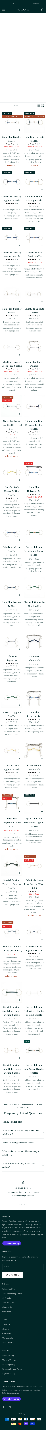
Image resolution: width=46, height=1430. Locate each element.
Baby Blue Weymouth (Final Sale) (12, 822)
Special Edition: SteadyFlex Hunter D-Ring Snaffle (11, 1011)
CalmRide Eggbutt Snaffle (34, 311)
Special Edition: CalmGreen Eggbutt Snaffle (34, 551)
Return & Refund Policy (12, 1369)
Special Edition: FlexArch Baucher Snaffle (11, 884)
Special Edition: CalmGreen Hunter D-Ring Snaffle (34, 1011)
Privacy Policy (8, 1355)
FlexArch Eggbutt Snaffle (11, 714)
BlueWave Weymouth (34, 658)
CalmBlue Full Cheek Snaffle (34, 254)
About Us (6, 1324)
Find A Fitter (7, 1298)
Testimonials (7, 1338)
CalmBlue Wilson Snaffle (12, 549)
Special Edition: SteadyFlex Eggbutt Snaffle (34, 822)
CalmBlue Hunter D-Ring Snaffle (34, 198)
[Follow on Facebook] (3, 1407)
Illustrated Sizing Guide (12, 1293)
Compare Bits (7, 1307)
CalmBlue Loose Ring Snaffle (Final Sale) (12, 425)
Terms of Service (9, 1360)
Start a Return (8, 1342)
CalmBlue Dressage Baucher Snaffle (12, 254)
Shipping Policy (8, 1364)
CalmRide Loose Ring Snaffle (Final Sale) (34, 884)
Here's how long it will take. (23, 1195)
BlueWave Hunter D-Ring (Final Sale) (11, 948)
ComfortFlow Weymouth (34, 767)
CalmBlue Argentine (12, 658)
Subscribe (12, 1275)
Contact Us (6, 1333)
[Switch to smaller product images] (43, 105)
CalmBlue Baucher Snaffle (12, 139)
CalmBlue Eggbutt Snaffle (34, 139)
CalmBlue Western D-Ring (12, 604)
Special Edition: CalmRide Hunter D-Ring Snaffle (12, 1069)
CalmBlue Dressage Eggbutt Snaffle (12, 198)
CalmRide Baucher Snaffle (12, 311)
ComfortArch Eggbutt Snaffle (12, 767)
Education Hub (8, 1289)
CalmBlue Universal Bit (34, 489)
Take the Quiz (8, 1303)
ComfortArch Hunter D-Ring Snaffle (11, 491)
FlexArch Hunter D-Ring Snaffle (34, 604)
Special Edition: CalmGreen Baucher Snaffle (34, 1069)
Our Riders (6, 1312)
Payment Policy (8, 1373)
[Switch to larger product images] (39, 105)
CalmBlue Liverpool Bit (34, 714)
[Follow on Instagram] (9, 1407)
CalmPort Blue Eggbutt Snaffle (34, 948)
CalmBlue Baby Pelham (34, 364)
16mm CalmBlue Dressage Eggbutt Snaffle (34, 425)
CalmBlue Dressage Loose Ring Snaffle (12, 364)
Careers (5, 1329)
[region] (23, 1191)
